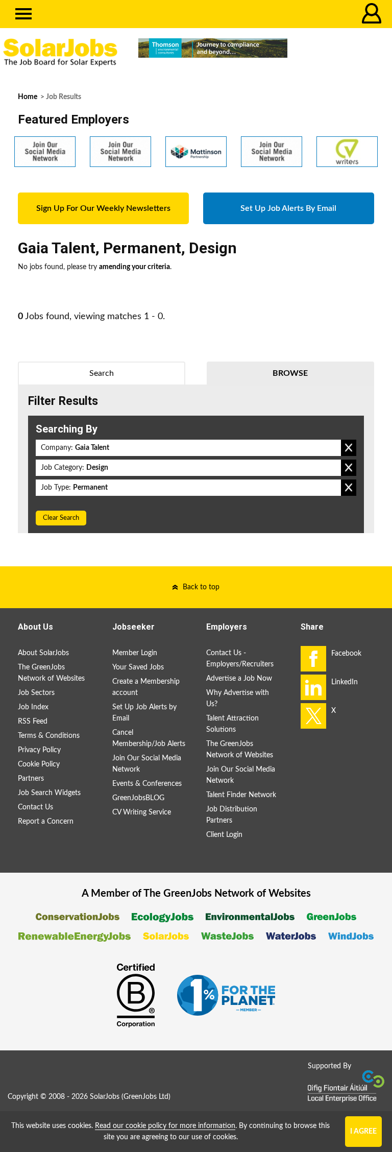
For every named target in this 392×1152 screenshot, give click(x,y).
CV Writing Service (141, 812)
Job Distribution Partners (231, 815)
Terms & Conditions (49, 735)
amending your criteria (134, 267)
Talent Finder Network (241, 795)
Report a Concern (46, 821)
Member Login (134, 653)
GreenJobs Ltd (146, 1096)
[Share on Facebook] (313, 658)
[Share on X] (313, 716)
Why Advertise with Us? (237, 698)
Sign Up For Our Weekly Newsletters (103, 208)
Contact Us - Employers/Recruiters (240, 659)
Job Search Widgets (49, 793)
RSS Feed (32, 721)
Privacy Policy (39, 750)
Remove (348, 448)
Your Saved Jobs (138, 667)
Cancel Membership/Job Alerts (148, 738)
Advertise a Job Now (239, 678)
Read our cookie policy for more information (165, 1126)
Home (27, 97)
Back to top (201, 587)
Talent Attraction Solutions (232, 724)
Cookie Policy (39, 764)
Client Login (224, 834)
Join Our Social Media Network (146, 764)
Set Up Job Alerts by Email (144, 713)
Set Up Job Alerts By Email (288, 208)
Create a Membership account (146, 687)
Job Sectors (36, 693)
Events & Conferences (147, 783)
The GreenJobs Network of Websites (51, 673)
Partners (31, 778)
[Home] (60, 52)
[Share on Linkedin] (313, 687)
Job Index (33, 707)
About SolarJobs (43, 653)
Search (101, 373)
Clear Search (61, 518)
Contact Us (35, 807)
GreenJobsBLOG (138, 798)
